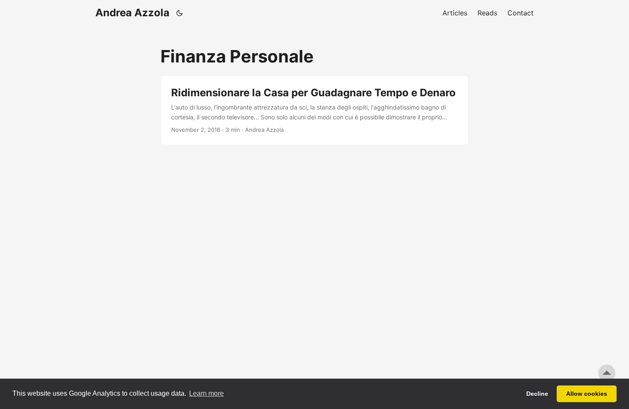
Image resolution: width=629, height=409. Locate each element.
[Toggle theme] (179, 13)
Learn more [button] (206, 393)
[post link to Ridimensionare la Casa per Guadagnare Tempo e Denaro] (314, 110)
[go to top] (606, 373)
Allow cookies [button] (586, 393)
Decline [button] (537, 393)
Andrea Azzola (132, 12)
